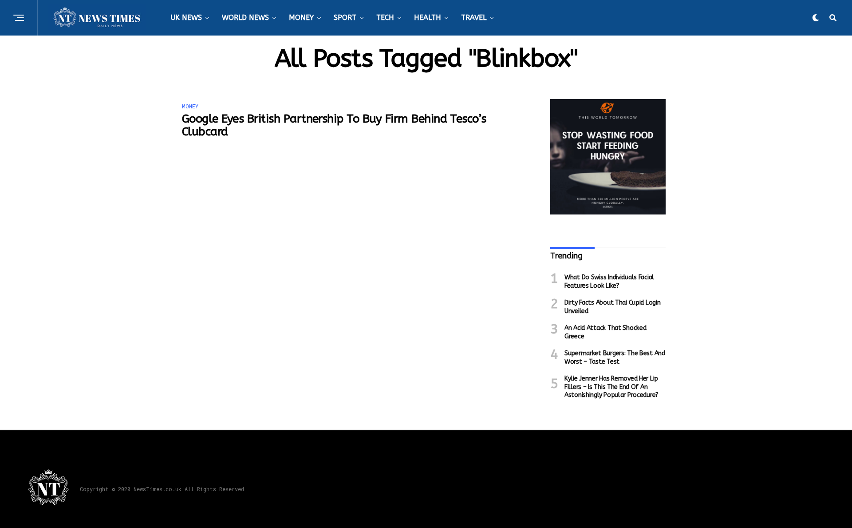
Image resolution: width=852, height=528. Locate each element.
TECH (385, 17)
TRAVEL (473, 17)
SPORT (345, 17)
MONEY (301, 17)
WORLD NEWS (245, 17)
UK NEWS (186, 17)
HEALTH (427, 17)
